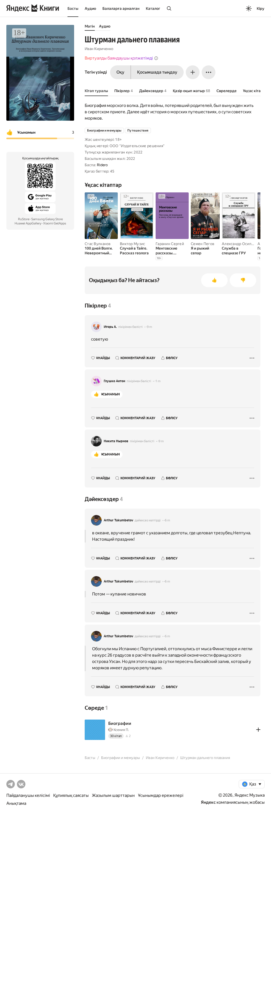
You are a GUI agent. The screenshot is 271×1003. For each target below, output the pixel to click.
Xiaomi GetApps (54, 223)
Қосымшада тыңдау (157, 72)
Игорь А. (110, 327)
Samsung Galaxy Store (47, 219)
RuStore (23, 219)
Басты (72, 8)
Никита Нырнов (116, 441)
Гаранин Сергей (170, 244)
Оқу (120, 72)
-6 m (167, 520)
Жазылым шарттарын (113, 795)
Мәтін (90, 26)
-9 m (149, 327)
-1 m (157, 381)
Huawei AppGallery (28, 223)
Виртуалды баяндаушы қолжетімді (119, 58)
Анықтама (16, 803)
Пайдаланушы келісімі (28, 795)
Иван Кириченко (99, 49)
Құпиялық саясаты (71, 795)
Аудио (90, 8)
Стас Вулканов (98, 244)
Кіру (260, 8)
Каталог (153, 8)
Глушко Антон (114, 381)
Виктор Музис (132, 244)
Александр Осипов (239, 244)
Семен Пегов (202, 244)
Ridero (102, 165)
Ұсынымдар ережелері (160, 795)
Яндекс (208, 802)
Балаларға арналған (120, 8)
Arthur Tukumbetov (118, 520)
